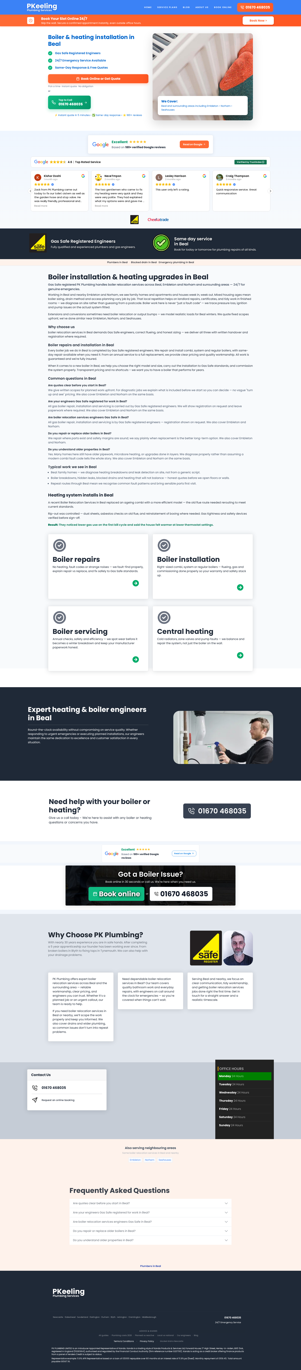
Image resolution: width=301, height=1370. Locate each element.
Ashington (122, 1317)
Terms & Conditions (124, 1341)
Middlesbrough (149, 1317)
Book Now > (258, 20)
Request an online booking (58, 1100)
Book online (119, 894)
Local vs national (165, 1335)
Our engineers (184, 1335)
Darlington (95, 1317)
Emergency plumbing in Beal (176, 262)
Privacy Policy (147, 1341)
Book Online (223, 7)
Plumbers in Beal (117, 262)
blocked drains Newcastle (171, 1341)
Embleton (212, 106)
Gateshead (70, 1317)
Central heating (185, 631)
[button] (270, 191)
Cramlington (134, 1317)
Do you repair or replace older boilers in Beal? (104, 1231)
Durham (105, 1317)
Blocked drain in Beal (144, 262)
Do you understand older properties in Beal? (103, 1240)
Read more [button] (40, 206)
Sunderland (82, 1317)
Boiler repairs (76, 559)
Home (148, 7)
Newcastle (58, 1317)
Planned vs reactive (144, 1335)
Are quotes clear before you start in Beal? (101, 1203)
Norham (225, 106)
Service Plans (167, 7)
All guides (104, 1335)
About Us (202, 7)
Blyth (113, 1317)
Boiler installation (188, 559)
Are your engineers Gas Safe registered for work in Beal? (111, 1212)
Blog (186, 7)
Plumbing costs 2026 (122, 1335)
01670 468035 (222, 811)
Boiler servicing (80, 631)
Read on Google (192, 144)
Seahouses (168, 109)
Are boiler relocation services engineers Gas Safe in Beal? (112, 1222)
